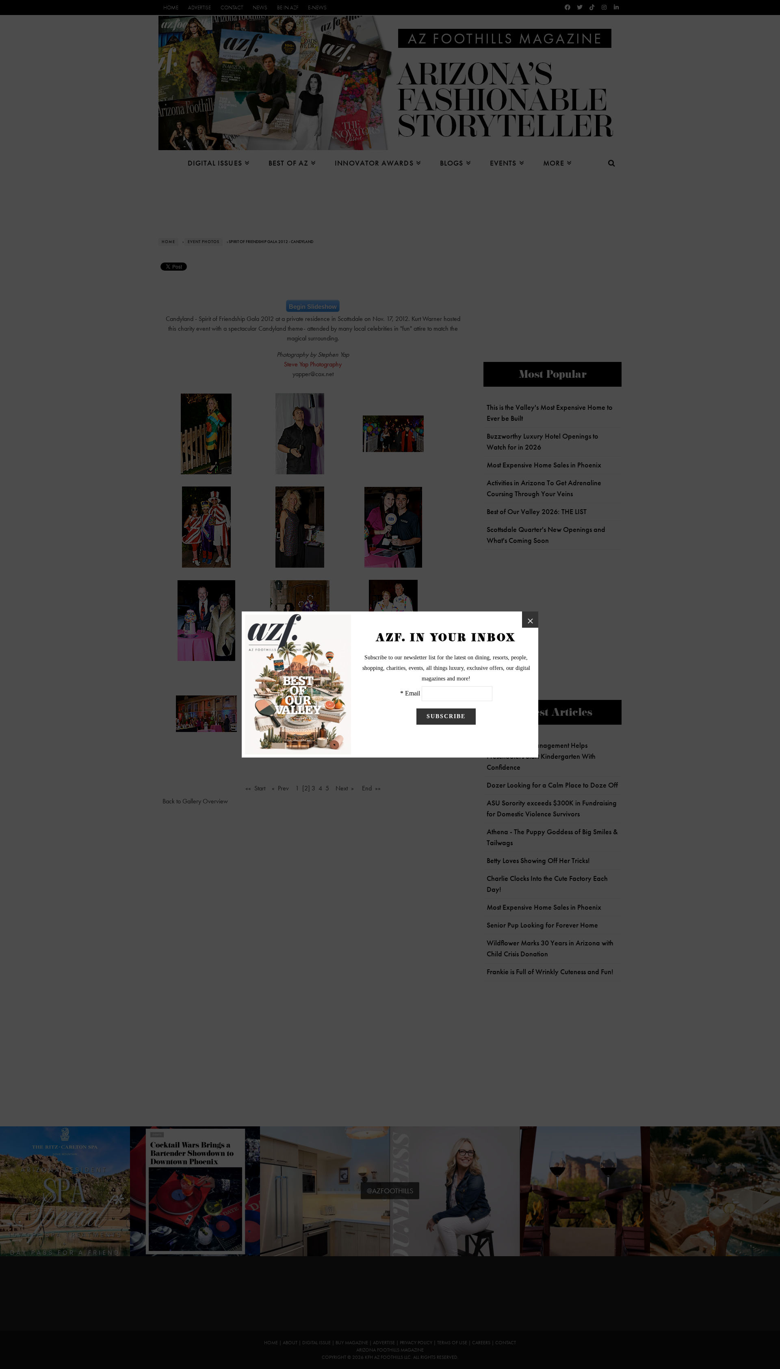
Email (412, 693)
